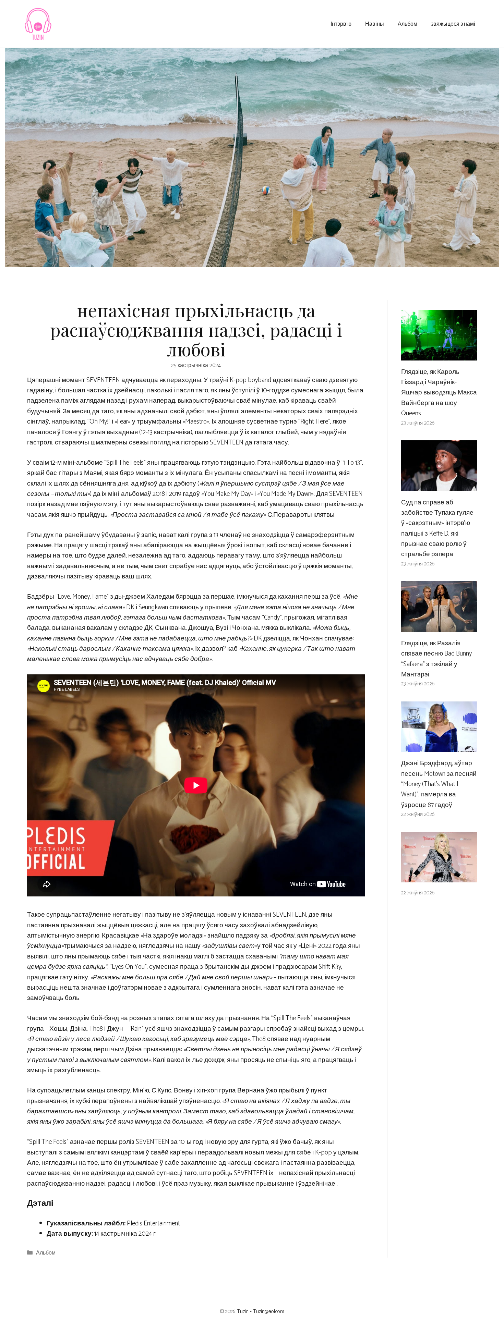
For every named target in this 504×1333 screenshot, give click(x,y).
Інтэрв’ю (341, 23)
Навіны (374, 23)
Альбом (407, 23)
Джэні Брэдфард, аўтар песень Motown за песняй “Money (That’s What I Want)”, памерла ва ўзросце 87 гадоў (439, 784)
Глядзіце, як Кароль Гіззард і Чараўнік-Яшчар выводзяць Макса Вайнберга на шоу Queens (439, 393)
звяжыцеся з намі (453, 23)
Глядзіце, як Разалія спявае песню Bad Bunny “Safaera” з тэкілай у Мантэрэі (436, 659)
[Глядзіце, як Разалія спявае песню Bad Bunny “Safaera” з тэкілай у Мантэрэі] (439, 626)
